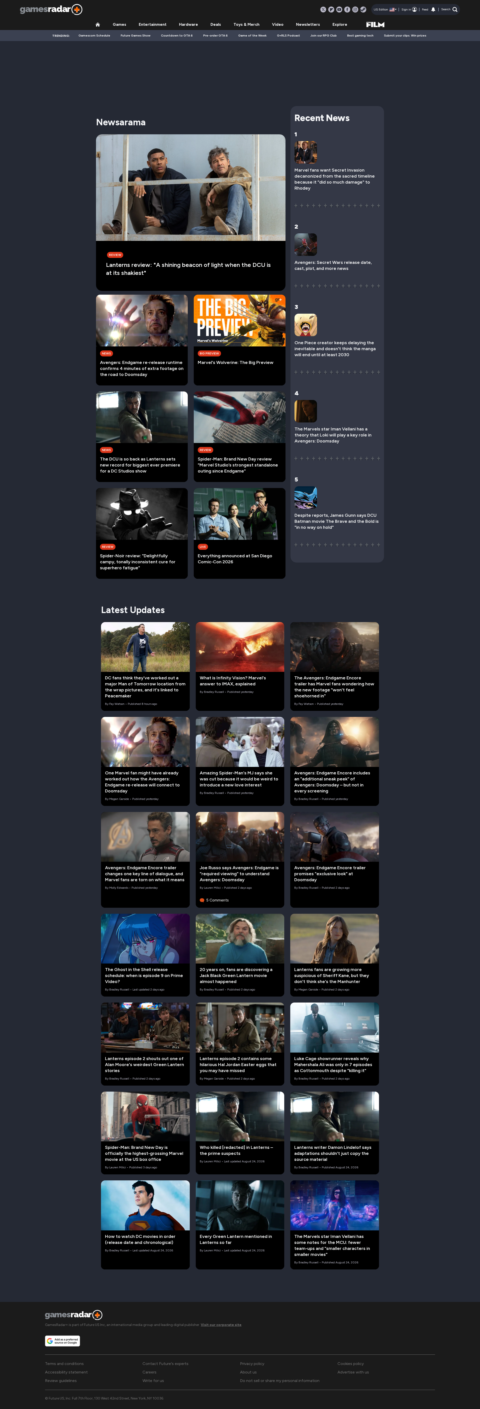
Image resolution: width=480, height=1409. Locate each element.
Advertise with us (353, 1372)
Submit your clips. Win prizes (405, 35)
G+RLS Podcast (288, 35)
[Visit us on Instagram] (355, 10)
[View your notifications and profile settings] (433, 10)
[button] (449, 9)
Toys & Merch (247, 24)
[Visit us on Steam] (363, 10)
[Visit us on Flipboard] (331, 10)
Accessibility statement (66, 1372)
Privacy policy (252, 1363)
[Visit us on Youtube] (339, 10)
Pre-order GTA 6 (215, 35)
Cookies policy (351, 1363)
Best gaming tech (360, 35)
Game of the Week (252, 35)
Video (278, 24)
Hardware (188, 24)
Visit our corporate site (221, 1325)
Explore (339, 24)
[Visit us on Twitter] (323, 10)
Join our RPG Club (323, 35)
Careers (149, 1372)
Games (119, 24)
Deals (215, 24)
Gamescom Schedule (94, 35)
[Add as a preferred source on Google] (62, 1340)
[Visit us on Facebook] (347, 10)
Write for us (153, 1380)
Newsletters (308, 24)
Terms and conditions (64, 1363)
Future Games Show (135, 35)
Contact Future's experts (165, 1363)
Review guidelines (61, 1380)
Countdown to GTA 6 (177, 35)
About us (248, 1372)
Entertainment (152, 24)
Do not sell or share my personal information (280, 1380)
